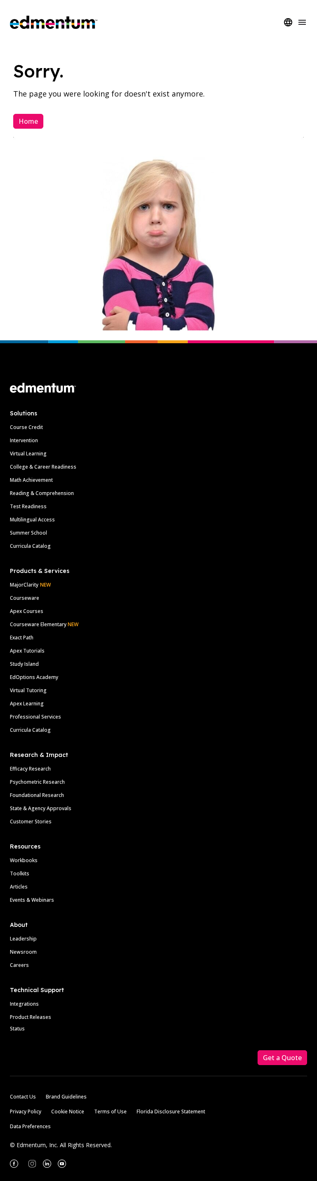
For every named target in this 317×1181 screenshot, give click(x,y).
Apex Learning (27, 703)
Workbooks (24, 860)
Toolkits (19, 873)
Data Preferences (30, 1126)
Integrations (24, 1003)
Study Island (24, 663)
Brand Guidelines (66, 1096)
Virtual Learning (28, 453)
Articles (19, 886)
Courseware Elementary (44, 624)
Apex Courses (26, 611)
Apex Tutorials (27, 650)
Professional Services (35, 716)
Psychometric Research (37, 781)
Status (17, 1028)
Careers (19, 965)
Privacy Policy (25, 1111)
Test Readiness (28, 506)
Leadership (23, 938)
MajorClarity (24, 584)
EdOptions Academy (34, 677)
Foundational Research (37, 795)
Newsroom (23, 951)
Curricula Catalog (30, 545)
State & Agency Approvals (40, 808)
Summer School (28, 532)
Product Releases (30, 1017)
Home (28, 121)
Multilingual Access (32, 519)
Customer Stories (31, 821)
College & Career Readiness (43, 466)
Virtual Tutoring (28, 690)
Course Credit (26, 427)
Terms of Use (110, 1111)
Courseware (24, 597)
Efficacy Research (30, 768)
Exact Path (21, 637)
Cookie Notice (67, 1111)
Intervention (24, 440)
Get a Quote (282, 1057)
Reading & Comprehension (42, 493)
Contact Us (23, 1096)
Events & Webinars (32, 899)
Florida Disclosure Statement (171, 1111)
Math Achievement (31, 479)
